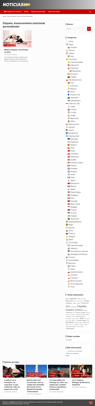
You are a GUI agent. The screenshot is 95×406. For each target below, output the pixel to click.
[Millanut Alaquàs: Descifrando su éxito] (17, 38)
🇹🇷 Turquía (72, 210)
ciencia (79, 303)
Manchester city (81, 316)
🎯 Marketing (74, 71)
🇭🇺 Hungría (72, 171)
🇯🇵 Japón (71, 180)
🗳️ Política (70, 233)
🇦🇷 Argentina (73, 142)
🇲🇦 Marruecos (73, 183)
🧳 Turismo (70, 257)
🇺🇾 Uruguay (72, 216)
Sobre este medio (54, 11)
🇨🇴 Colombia (73, 154)
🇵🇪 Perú (71, 198)
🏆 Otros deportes (75, 284)
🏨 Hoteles (72, 47)
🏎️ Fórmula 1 (73, 278)
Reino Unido (86, 322)
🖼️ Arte (71, 56)
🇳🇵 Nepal (71, 189)
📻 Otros (69, 231)
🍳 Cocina (72, 112)
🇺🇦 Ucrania (72, 213)
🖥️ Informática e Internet (78, 251)
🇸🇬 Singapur (72, 207)
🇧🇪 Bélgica (72, 145)
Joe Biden (68, 316)
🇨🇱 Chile (71, 148)
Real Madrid (69, 322)
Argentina (73, 299)
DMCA (26, 11)
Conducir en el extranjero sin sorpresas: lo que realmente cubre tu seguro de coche (12, 384)
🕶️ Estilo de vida (10, 45)
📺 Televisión (73, 98)
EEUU (68, 306)
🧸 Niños (71, 121)
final (74, 312)
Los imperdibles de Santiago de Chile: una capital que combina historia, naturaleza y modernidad (58, 384)
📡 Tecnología (72, 242)
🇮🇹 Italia (71, 177)
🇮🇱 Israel (71, 174)
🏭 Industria (72, 248)
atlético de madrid (81, 298)
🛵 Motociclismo (75, 281)
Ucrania (81, 324)
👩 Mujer (69, 225)
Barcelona (69, 301)
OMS (70, 320)
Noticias (14, 54)
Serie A (71, 324)
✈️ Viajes (69, 44)
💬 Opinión (70, 228)
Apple (67, 298)
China (74, 303)
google (83, 312)
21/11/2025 (30, 394)
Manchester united (70, 318)
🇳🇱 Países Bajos (74, 192)
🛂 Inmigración (72, 133)
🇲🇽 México (72, 186)
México (77, 318)
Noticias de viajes (11, 362)
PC (76, 320)
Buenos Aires (80, 301)
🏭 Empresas (73, 68)
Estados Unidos (74, 309)
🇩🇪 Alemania (73, 139)
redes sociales (78, 322)
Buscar (89, 29)
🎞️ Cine (71, 83)
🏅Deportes (71, 263)
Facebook (69, 312)
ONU (73, 320)
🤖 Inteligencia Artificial (77, 254)
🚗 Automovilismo (75, 272)
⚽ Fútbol (72, 266)
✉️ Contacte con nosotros (12, 11)
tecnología (76, 324)
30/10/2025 (75, 387)
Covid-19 (84, 303)
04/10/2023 (7, 54)
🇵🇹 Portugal (72, 201)
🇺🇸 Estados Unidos (75, 163)
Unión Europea (80, 326)
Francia (78, 312)
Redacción (38, 394)
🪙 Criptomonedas (75, 62)
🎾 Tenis (71, 287)
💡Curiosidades (72, 260)
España (81, 306)
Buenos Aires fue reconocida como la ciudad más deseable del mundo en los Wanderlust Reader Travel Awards (35, 386)
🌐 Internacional (72, 136)
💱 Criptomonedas (75, 245)
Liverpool (74, 316)
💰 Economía (71, 59)
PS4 (88, 320)
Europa (85, 310)
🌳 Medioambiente (73, 222)
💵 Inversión (73, 74)
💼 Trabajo (72, 77)
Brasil (74, 301)
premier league (81, 320)
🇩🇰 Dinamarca (73, 157)
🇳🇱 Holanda (72, 168)
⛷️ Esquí (71, 269)
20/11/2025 (52, 392)
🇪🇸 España (72, 160)
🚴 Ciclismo (73, 275)
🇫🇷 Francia (72, 165)
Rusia (67, 324)
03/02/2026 (7, 392)
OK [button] (91, 403)
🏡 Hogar (71, 115)
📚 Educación (73, 65)
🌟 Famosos (73, 86)
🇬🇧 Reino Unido (74, 204)
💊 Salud (69, 239)
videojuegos (70, 328)
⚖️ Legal (71, 106)
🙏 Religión (70, 236)
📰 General (70, 127)
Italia (87, 314)
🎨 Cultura (70, 53)
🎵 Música (72, 89)
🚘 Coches (72, 109)
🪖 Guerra (70, 130)
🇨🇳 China (71, 151)
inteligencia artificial (81, 314)
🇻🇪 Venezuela (73, 219)
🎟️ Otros (71, 92)
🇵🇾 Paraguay (73, 195)
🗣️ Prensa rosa (74, 95)
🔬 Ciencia (70, 50)
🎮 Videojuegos (74, 100)
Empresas (73, 306)
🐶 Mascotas (73, 118)
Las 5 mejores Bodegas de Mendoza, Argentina (81, 382)
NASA (82, 318)
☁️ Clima (69, 41)
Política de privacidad (38, 11)
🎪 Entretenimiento (74, 80)
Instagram (72, 314)
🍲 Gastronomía (72, 124)
